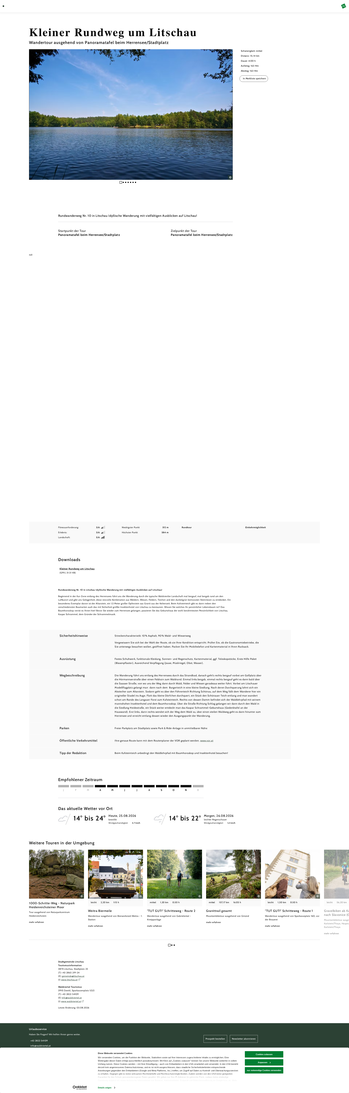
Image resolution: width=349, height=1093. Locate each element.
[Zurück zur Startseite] (343, 6)
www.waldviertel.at (71, 1001)
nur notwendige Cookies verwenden (264, 1070)
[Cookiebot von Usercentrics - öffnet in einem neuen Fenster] (80, 1088)
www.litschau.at (69, 979)
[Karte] (11, 6)
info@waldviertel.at (72, 997)
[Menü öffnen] (3, 6)
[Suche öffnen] (19, 6)
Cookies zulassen (264, 1054)
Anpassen (262, 1062)
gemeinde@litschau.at (73, 976)
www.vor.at (206, 740)
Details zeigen (104, 1087)
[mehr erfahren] (56, 887)
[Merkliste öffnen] (15, 6)
